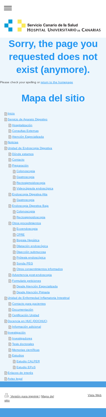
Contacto (18, 159)
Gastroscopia (25, 177)
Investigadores (22, 338)
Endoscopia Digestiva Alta (29, 194)
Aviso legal (15, 378)
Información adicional (26, 326)
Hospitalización (22, 125)
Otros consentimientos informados (39, 269)
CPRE (20, 234)
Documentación (22, 309)
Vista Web (95, 395)
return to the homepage (57, 82)
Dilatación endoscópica (32, 246)
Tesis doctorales (23, 344)
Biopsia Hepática (27, 240)
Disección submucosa (31, 251)
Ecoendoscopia (27, 228)
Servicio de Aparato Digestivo (27, 119)
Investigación (17, 332)
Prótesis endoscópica (31, 257)
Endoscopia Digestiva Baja (30, 205)
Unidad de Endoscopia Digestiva (30, 148)
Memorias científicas (25, 349)
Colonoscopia (25, 171)
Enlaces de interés (20, 372)
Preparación (20, 165)
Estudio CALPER (28, 361)
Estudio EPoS (26, 367)
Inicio (11, 113)
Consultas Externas (25, 130)
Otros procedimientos (26, 223)
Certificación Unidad (25, 315)
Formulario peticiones (26, 280)
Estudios (18, 355)
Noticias (13, 142)
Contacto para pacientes (29, 303)
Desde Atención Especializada (37, 286)
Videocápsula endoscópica (34, 188)
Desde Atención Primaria (33, 292)
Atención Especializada (28, 136)
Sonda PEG (24, 263)
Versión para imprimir (24, 396)
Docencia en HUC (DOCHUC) (27, 321)
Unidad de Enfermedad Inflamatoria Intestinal (38, 297)
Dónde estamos (23, 154)
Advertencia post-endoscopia (32, 274)
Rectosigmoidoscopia (30, 182)
